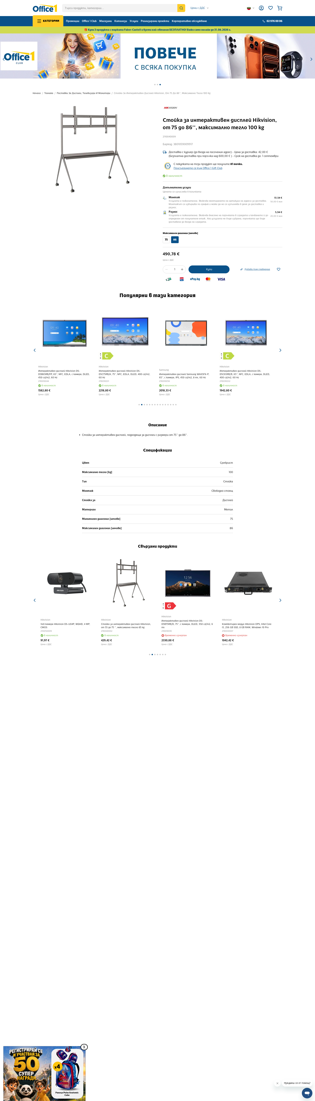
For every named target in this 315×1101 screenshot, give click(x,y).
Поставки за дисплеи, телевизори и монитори (83, 93)
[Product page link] (67, 333)
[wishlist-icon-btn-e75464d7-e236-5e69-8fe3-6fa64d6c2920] (278, 269)
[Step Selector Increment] (182, 269)
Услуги (134, 21)
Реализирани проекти (155, 21)
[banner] (157, 56)
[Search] (181, 8)
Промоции (72, 21)
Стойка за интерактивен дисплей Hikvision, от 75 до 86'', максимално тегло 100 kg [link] (162, 93)
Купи (209, 269)
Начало (37, 93)
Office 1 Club (89, 21)
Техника (48, 93)
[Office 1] (45, 8)
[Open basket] (279, 8)
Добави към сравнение (257, 269)
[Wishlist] (270, 8)
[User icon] (261, 8)
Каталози (120, 21)
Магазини (105, 21)
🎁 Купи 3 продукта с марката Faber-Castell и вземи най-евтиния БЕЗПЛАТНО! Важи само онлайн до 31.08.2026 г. (157, 29)
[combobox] (199, 8)
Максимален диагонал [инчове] (180, 233)
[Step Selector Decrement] (166, 269)
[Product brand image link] (170, 107)
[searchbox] (123, 8)
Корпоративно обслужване (189, 21)
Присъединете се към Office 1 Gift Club (198, 168)
